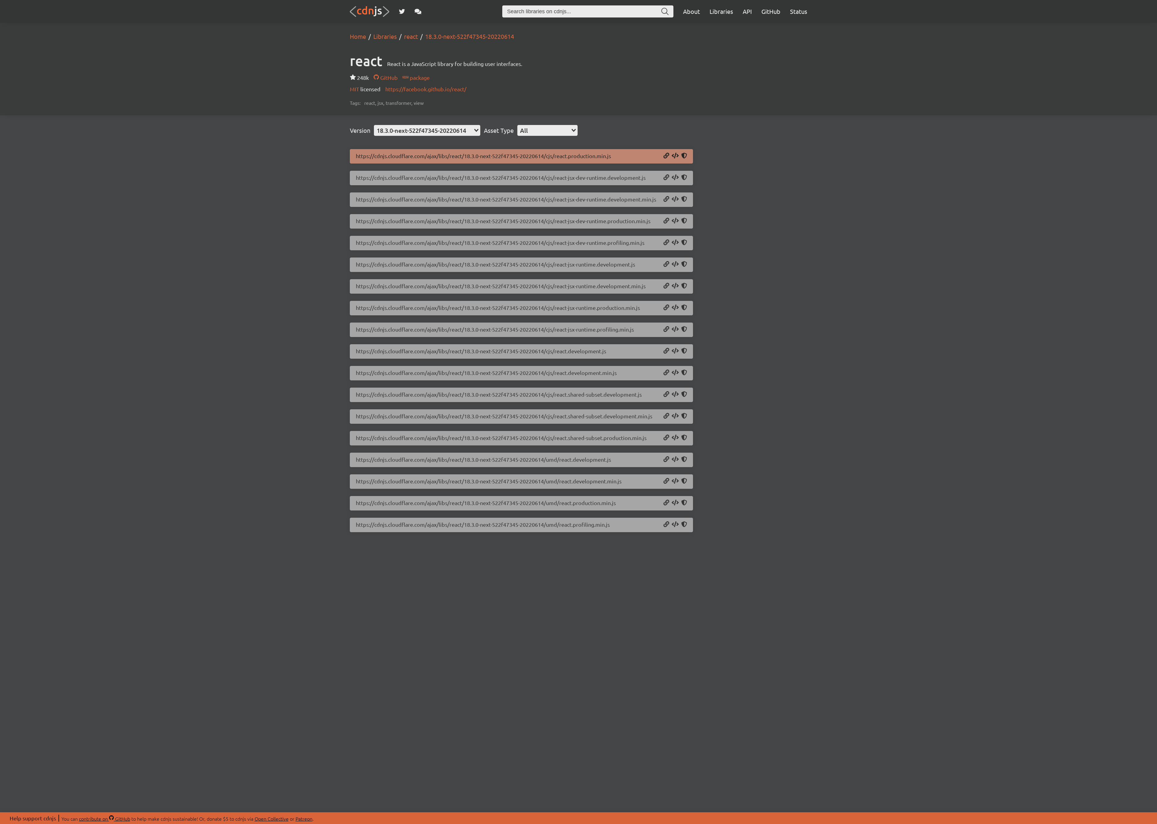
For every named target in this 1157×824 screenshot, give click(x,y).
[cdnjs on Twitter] (402, 11)
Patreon (304, 818)
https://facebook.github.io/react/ (425, 89)
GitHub (770, 11)
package (419, 77)
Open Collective (272, 818)
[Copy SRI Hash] (684, 156)
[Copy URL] (666, 156)
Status (798, 11)
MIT (355, 89)
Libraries (721, 11)
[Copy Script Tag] (675, 156)
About (691, 11)
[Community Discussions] (418, 11)
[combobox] (427, 130)
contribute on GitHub (104, 818)
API (747, 11)
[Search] (665, 11)
